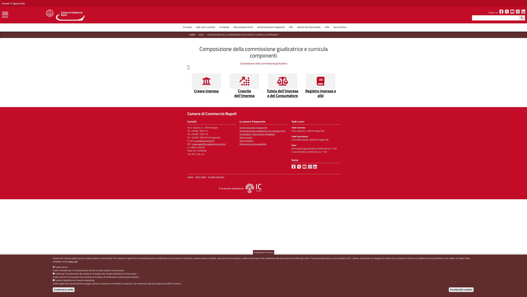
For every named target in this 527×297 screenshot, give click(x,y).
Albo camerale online (243, 27)
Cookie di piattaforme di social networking (74, 280)
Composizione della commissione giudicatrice (263, 63)
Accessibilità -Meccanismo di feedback (257, 134)
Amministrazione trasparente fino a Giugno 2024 (262, 131)
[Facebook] (501, 12)
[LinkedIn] (523, 12)
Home (192, 34)
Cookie (190, 177)
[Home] (65, 15)
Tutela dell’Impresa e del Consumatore (282, 93)
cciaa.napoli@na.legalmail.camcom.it (209, 144)
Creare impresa (206, 91)
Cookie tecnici (61, 267)
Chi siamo (187, 27)
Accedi (510, 3)
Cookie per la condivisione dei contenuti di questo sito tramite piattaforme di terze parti (96, 273)
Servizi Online (339, 27)
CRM (327, 27)
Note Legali (200, 177)
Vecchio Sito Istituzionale (308, 27)
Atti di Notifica (246, 140)
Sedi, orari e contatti (205, 27)
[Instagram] (518, 12)
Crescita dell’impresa (244, 93)
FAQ (291, 27)
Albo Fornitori (245, 137)
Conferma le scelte (63, 289)
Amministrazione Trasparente (271, 27)
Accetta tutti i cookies (461, 289)
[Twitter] (507, 12)
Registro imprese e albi (320, 93)
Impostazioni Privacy (263, 252)
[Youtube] (512, 12)
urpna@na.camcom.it (204, 140)
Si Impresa (224, 27)
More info (73, 261)
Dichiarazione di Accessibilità (252, 144)
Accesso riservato (216, 177)
